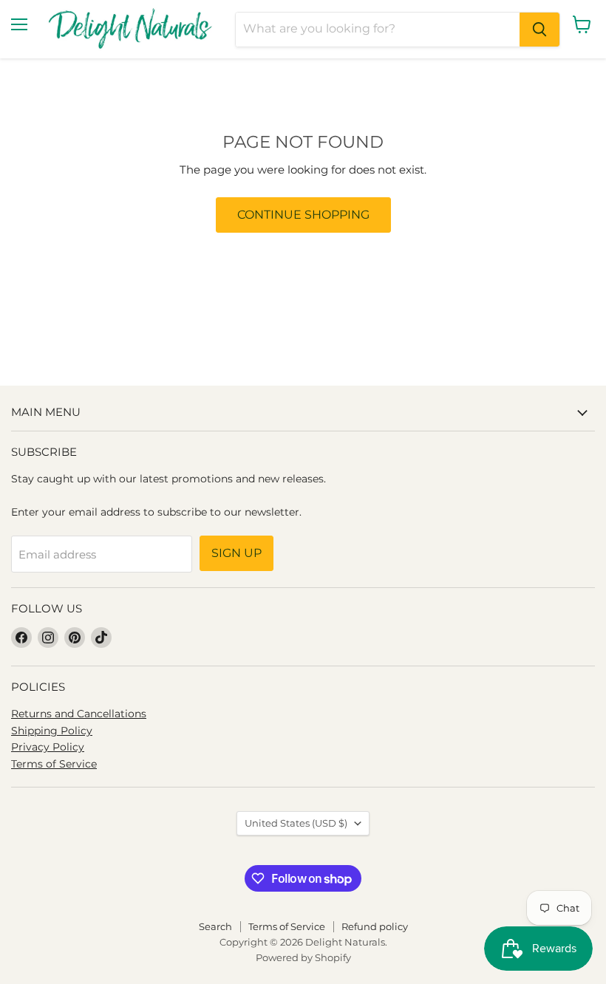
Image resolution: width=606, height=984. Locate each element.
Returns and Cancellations (78, 713)
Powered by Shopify (303, 957)
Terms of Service (54, 764)
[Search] (539, 30)
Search (215, 926)
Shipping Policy (51, 730)
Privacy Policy (47, 747)
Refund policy (374, 926)
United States (296, 823)
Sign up (236, 553)
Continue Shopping (303, 215)
